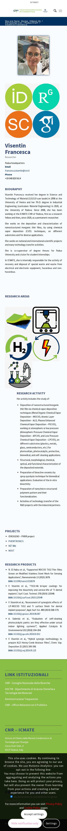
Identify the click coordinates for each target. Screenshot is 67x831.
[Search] (53, 11)
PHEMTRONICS (16, 541)
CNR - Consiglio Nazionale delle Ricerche (27, 683)
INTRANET (34, 2)
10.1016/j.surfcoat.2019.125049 (27, 597)
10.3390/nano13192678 (24, 581)
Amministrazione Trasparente (21, 699)
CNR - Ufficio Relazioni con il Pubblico (26, 705)
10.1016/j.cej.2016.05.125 (24, 650)
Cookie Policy (32, 808)
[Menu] (60, 10)
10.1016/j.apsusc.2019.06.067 (26, 613)
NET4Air (12, 545)
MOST (11, 550)
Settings (51, 823)
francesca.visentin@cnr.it (17, 170)
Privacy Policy (54, 804)
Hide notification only (25, 823)
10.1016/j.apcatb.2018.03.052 (26, 634)
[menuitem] (34, 2)
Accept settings (34, 814)
